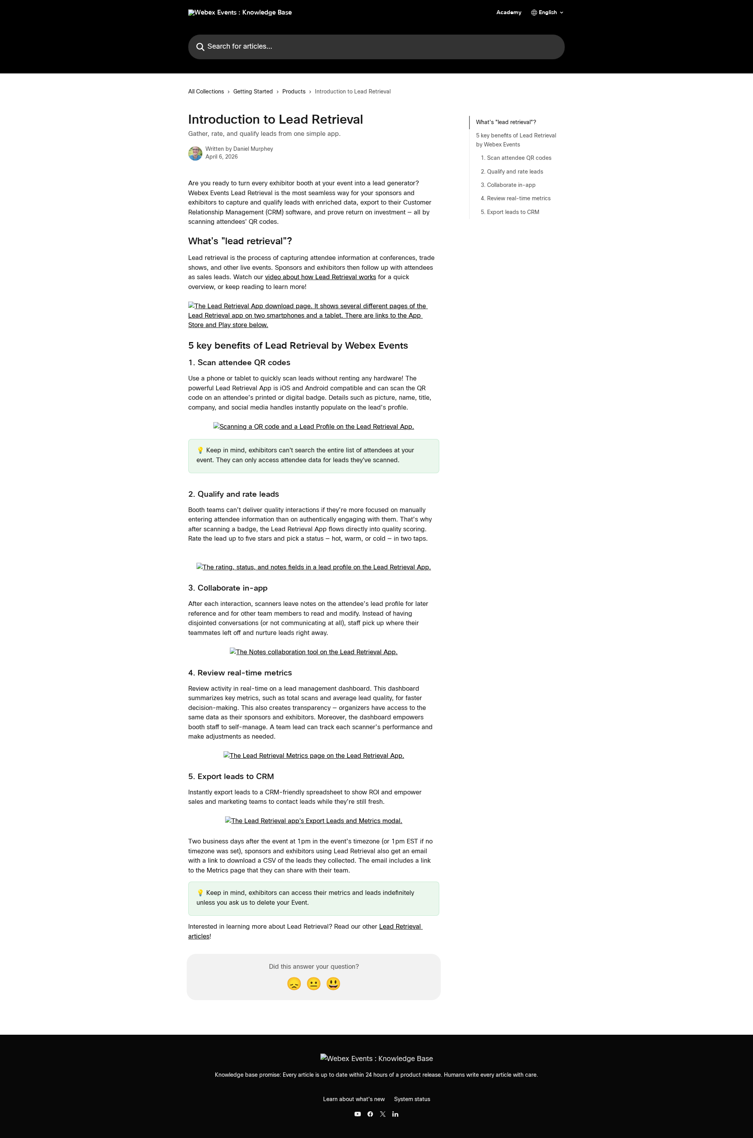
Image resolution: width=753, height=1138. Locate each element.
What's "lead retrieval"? (506, 122)
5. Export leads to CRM (510, 212)
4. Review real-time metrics (516, 198)
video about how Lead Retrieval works (320, 277)
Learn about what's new (354, 1099)
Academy (509, 12)
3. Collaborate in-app (508, 185)
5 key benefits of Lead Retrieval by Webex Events (516, 140)
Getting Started (253, 92)
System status (412, 1099)
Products (294, 92)
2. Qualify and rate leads (512, 171)
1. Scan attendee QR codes (516, 158)
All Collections (206, 92)
